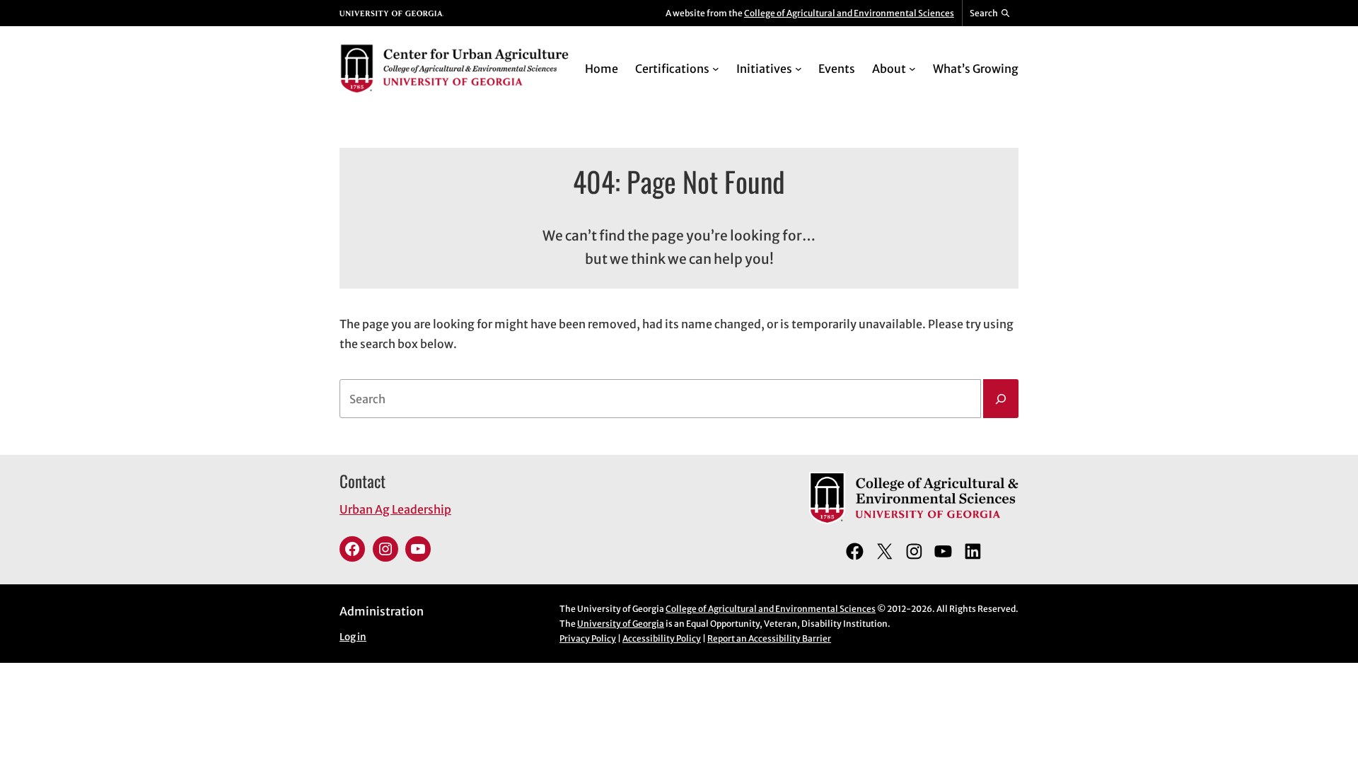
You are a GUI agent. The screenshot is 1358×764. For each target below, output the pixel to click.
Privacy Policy (587, 638)
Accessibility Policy (661, 638)
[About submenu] (912, 68)
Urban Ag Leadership (395, 509)
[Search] (1000, 399)
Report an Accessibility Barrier (769, 638)
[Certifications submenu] (715, 68)
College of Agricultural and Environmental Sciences (849, 13)
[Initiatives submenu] (798, 68)
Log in (353, 637)
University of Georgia (620, 623)
